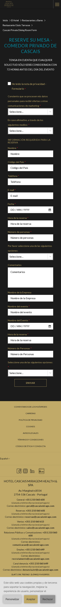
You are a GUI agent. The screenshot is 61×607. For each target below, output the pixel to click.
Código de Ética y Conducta (31, 446)
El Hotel (15, 20)
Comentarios (15, 264)
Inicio (5, 20)
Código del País (17, 162)
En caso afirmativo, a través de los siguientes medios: (25, 122)
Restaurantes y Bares (32, 20)
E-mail (12, 190)
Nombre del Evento (19, 320)
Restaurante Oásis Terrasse (16, 25)
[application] (30, 592)
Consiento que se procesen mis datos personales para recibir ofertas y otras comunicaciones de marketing (28, 101)
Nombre (13, 148)
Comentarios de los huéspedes (30, 407)
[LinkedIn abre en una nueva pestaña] (32, 470)
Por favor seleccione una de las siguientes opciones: (30, 248)
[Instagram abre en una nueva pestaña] (25, 470)
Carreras (30, 413)
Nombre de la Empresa (19, 292)
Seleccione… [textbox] (16, 111)
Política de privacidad (30, 420)
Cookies (30, 426)
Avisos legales (30, 433)
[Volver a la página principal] (9, 4)
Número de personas (20, 231)
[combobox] (30, 111)
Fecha (12, 204)
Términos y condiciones (30, 439)
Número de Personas (20, 348)
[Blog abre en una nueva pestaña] (41, 470)
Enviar (30, 383)
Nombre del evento (19, 306)
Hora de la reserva (18, 217)
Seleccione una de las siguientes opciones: (30, 364)
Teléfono (13, 176)
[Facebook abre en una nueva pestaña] (19, 470)
